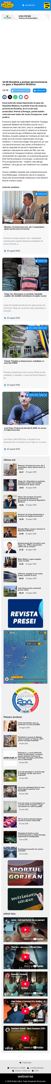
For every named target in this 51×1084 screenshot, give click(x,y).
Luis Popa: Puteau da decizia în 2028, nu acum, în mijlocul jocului (25, 429)
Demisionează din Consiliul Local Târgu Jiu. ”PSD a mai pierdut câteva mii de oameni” (31, 544)
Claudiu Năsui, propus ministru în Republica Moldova (31, 530)
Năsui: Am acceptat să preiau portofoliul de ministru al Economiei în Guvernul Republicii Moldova (31, 499)
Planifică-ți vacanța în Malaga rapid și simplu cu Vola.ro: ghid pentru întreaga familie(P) (30, 738)
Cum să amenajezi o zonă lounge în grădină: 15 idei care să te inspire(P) (31, 773)
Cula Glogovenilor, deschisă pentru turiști (29, 589)
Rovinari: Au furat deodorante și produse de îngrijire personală (31, 515)
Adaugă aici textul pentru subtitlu (10, 469)
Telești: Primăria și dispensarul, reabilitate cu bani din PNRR (24, 362)
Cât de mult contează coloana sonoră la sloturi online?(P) (30, 819)
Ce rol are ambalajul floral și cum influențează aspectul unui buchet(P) (31, 789)
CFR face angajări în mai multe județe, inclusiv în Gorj (30, 574)
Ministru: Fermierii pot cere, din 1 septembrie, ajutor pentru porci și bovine (24, 228)
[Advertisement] (25, 50)
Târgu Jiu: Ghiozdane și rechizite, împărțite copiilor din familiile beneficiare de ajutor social (25, 295)
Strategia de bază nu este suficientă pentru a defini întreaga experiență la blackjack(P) (31, 834)
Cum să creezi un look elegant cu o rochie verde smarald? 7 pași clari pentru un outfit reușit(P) (31, 804)
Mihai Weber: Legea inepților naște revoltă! (29, 560)
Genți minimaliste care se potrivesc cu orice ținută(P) (29, 723)
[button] (4, 97)
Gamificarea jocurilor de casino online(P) (30, 850)
